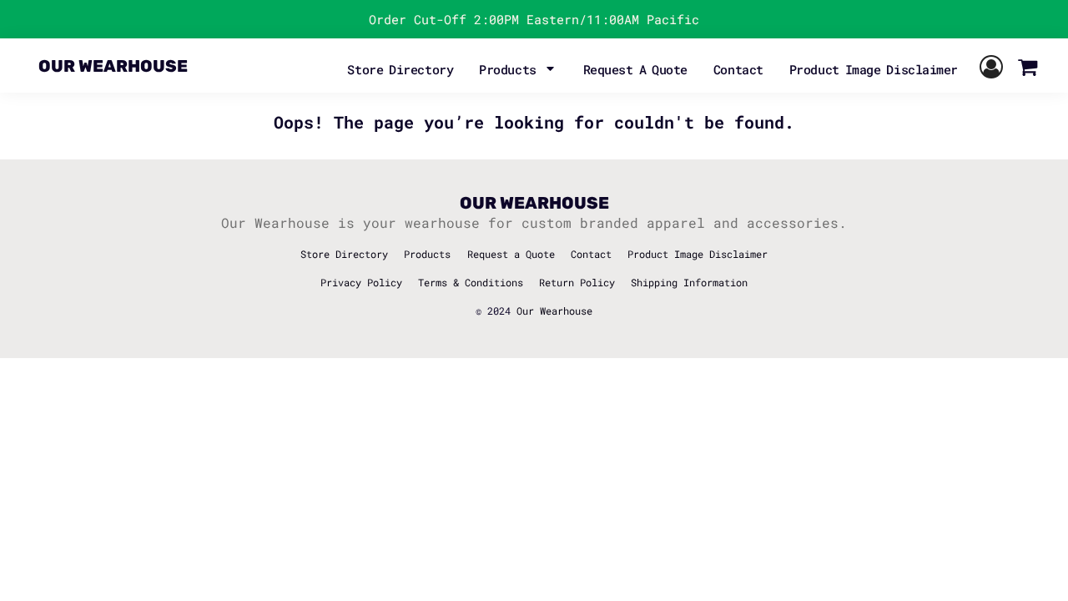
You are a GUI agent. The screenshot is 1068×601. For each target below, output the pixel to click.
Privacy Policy (361, 282)
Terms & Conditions (470, 282)
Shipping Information (689, 282)
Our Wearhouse (554, 310)
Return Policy (577, 282)
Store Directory (344, 253)
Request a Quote (511, 253)
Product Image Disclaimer (697, 253)
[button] (518, 68)
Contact (591, 253)
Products (427, 253)
